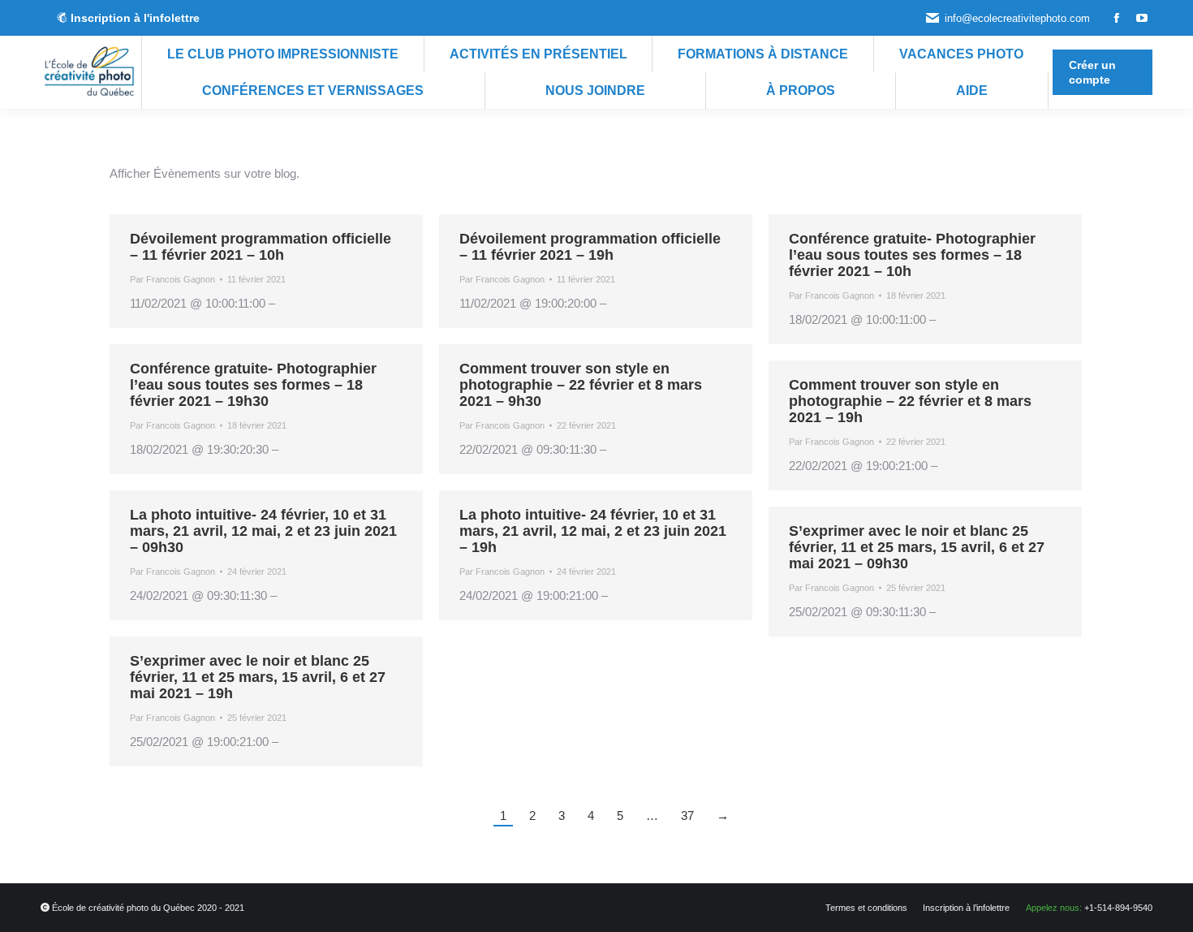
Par (172, 279)
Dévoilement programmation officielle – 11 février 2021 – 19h (590, 247)
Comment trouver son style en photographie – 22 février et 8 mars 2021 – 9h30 (580, 384)
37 (687, 815)
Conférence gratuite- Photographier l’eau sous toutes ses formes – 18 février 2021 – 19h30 (253, 384)
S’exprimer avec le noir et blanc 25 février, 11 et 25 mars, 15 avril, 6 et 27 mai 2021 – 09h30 (916, 547)
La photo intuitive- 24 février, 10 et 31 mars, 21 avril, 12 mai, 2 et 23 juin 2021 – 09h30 (263, 531)
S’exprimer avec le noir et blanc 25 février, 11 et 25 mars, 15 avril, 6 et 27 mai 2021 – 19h (257, 677)
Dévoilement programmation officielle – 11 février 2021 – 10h (260, 247)
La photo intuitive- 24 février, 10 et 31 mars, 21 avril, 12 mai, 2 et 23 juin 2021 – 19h (592, 531)
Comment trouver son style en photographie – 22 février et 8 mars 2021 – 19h (910, 401)
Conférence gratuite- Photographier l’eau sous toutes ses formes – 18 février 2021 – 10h (912, 255)
